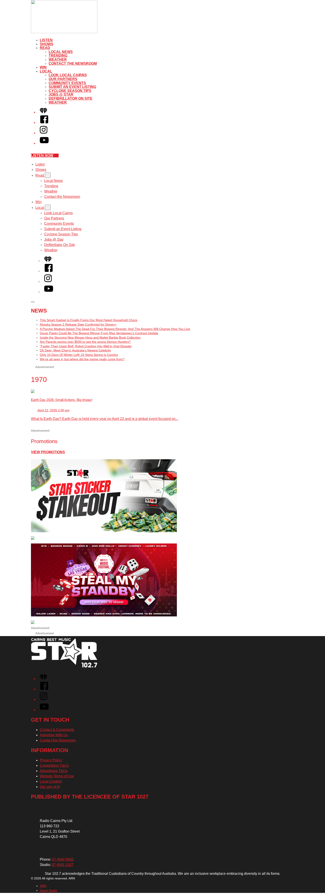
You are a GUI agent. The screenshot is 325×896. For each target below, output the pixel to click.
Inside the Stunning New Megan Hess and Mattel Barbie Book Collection (90, 337)
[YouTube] (44, 143)
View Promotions (48, 452)
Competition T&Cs (54, 765)
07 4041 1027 (62, 865)
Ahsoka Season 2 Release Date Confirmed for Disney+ (78, 324)
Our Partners (63, 79)
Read (45, 48)
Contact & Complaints (57, 730)
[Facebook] (44, 122)
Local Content (51, 781)
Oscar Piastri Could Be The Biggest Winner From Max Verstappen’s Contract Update (99, 333)
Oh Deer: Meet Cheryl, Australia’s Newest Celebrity (75, 350)
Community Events (67, 83)
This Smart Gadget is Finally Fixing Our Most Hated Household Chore (88, 320)
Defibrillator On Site (70, 98)
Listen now (42, 155)
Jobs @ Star (61, 94)
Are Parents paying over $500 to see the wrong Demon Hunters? (85, 341)
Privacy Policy (51, 760)
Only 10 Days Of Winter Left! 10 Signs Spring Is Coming (79, 354)
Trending (58, 55)
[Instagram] (43, 133)
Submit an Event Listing (72, 87)
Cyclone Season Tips (70, 91)
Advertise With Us (54, 735)
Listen (46, 40)
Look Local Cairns (68, 75)
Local (46, 71)
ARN (43, 886)
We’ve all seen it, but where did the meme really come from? (82, 359)
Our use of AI (50, 787)
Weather (58, 59)
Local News (61, 52)
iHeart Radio (48, 890)
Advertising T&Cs (53, 771)
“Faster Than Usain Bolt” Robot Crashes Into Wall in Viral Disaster (86, 346)
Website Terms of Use (57, 776)
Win (43, 67)
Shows (46, 44)
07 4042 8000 (63, 859)
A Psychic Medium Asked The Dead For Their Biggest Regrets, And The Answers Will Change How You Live (115, 329)
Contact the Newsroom (73, 63)
